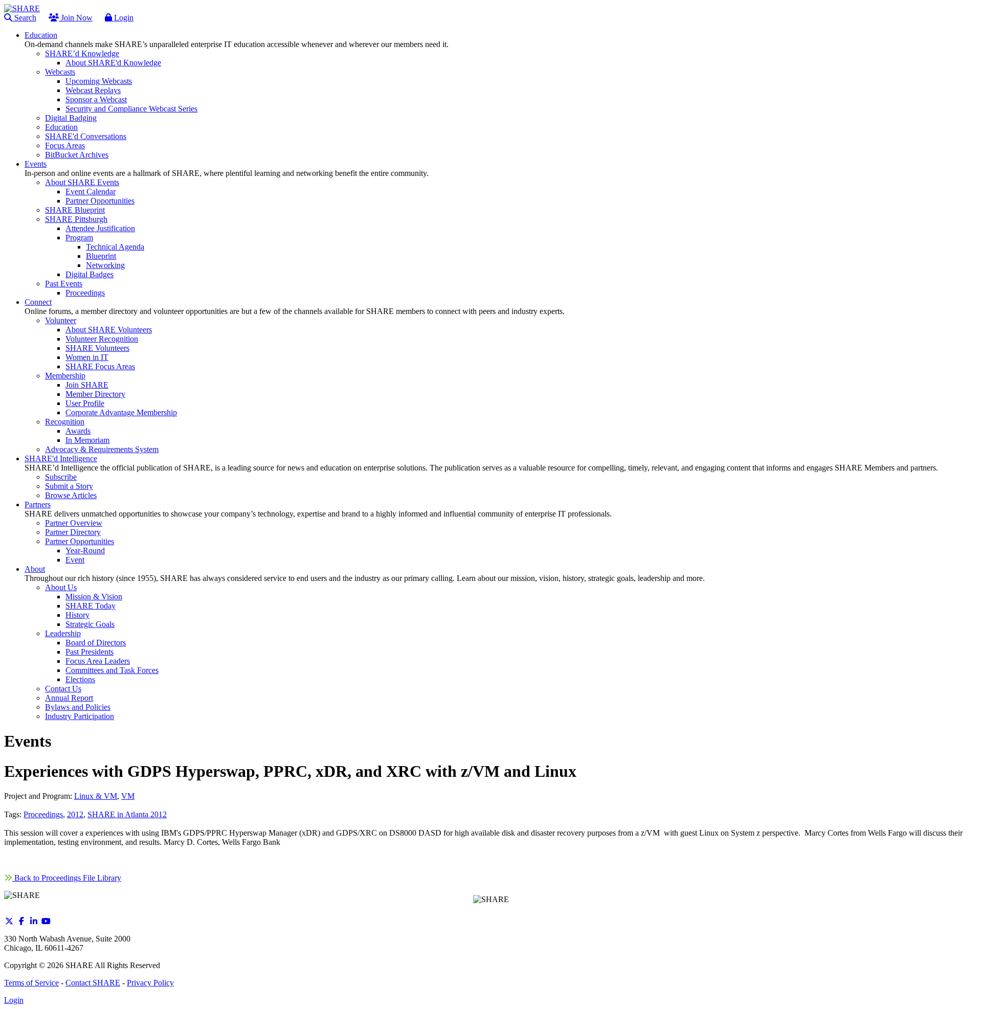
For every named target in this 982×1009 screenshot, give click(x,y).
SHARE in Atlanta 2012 (127, 814)
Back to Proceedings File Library (66, 877)
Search (24, 17)
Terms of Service (31, 982)
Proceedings (43, 814)
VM (128, 796)
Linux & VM (95, 796)
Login (122, 17)
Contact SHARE (92, 982)
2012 (75, 814)
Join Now (76, 17)
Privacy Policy (150, 982)
